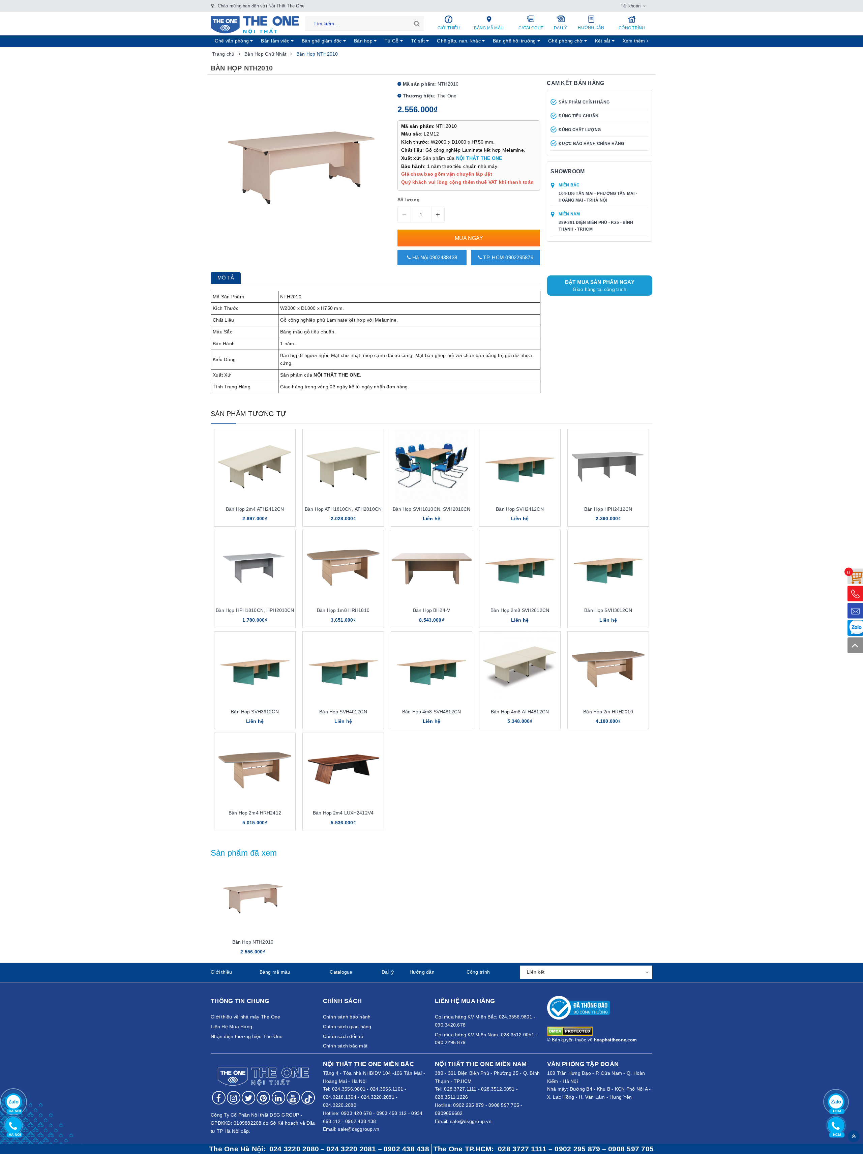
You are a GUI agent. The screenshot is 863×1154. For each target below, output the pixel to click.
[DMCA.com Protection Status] (570, 1031)
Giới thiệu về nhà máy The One (245, 1016)
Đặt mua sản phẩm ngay (599, 285)
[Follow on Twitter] (248, 1097)
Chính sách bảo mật (345, 1045)
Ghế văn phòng (232, 40)
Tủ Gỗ (392, 40)
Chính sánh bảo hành (347, 1016)
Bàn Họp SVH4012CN (343, 711)
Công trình (632, 28)
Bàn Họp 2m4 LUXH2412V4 (343, 813)
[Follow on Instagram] (233, 1097)
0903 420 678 (356, 1113)
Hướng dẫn (591, 27)
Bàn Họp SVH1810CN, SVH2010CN (432, 509)
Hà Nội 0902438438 (434, 257)
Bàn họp (364, 40)
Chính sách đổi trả (343, 1036)
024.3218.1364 (339, 1097)
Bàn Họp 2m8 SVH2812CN (519, 610)
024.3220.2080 (339, 1105)
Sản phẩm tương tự (248, 413)
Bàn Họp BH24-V (431, 610)
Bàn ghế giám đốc (322, 40)
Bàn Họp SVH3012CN (608, 610)
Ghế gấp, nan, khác (459, 40)
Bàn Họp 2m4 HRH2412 (255, 813)
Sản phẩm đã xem (244, 852)
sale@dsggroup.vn (358, 1129)
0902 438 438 (360, 1121)
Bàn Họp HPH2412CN (608, 509)
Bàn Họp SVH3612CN (254, 711)
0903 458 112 (392, 1113)
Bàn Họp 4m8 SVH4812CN (431, 711)
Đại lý (560, 28)
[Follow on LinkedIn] (278, 1097)
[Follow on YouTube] (293, 1097)
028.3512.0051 (497, 1089)
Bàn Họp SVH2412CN (519, 509)
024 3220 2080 (294, 1149)
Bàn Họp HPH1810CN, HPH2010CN (255, 610)
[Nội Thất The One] (255, 24)
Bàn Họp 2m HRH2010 (608, 711)
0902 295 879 (468, 1105)
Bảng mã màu (489, 28)
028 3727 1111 (522, 1149)
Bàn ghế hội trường (515, 40)
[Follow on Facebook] (219, 1097)
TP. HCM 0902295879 (507, 257)
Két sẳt (603, 40)
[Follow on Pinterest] (263, 1097)
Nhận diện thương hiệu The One (246, 1036)
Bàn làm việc (276, 40)
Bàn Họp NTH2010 (252, 942)
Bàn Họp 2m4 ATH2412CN (255, 509)
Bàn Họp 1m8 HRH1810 (343, 610)
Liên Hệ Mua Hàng (231, 1026)
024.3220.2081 (377, 1097)
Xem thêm (635, 40)
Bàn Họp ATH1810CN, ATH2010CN (343, 509)
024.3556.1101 (386, 1089)
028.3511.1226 (451, 1097)
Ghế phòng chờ (566, 40)
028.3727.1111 (460, 1089)
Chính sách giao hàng (347, 1026)
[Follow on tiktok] (308, 1097)
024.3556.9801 (348, 1089)
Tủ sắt (418, 40)
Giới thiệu (449, 28)
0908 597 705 (503, 1105)
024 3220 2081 (351, 1149)
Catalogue (530, 28)
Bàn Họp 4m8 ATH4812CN (520, 711)
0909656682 (449, 1113)
